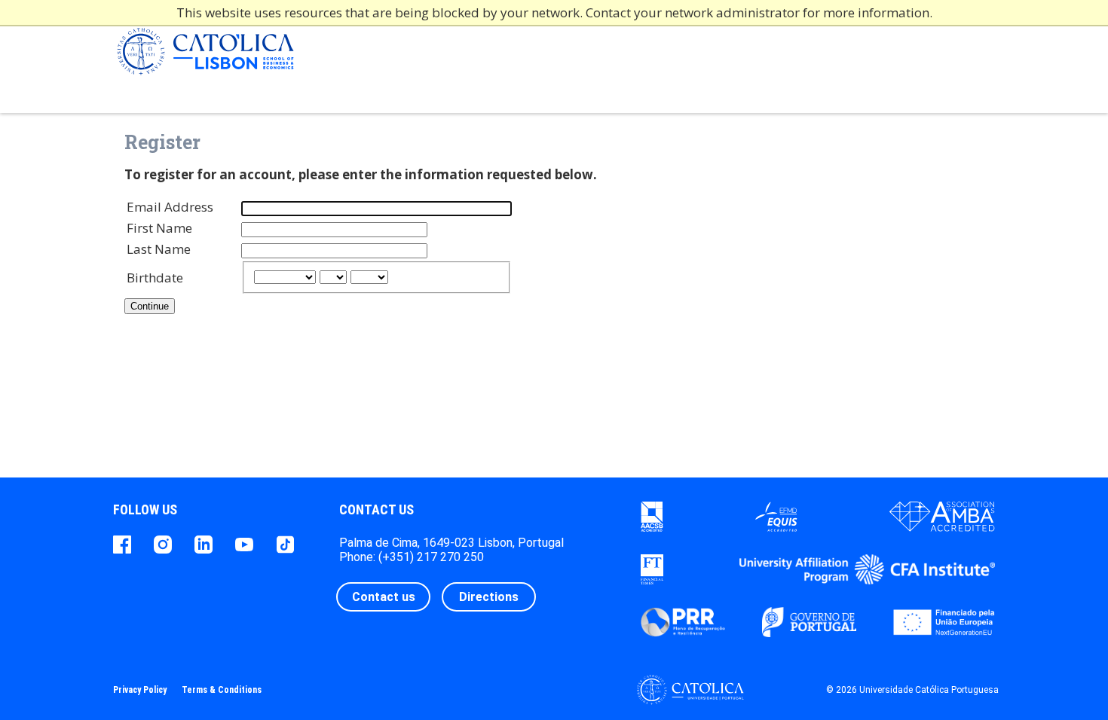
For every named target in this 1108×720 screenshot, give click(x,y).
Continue (149, 306)
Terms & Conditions (222, 690)
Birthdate (155, 277)
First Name (159, 227)
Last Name (159, 249)
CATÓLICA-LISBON (205, 56)
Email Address (170, 206)
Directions (489, 597)
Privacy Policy (140, 690)
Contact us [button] (383, 597)
